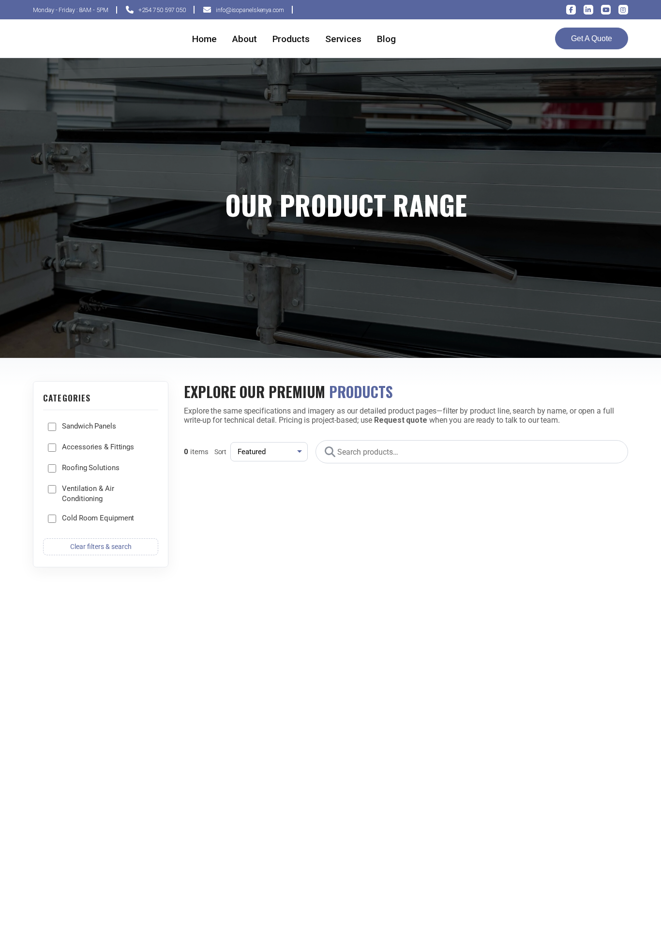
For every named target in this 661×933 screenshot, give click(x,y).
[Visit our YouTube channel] (606, 10)
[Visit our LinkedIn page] (588, 10)
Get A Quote (591, 38)
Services (343, 38)
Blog (386, 38)
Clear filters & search (101, 547)
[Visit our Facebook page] (571, 10)
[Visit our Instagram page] (623, 10)
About (244, 38)
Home (204, 38)
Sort (220, 452)
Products (291, 38)
